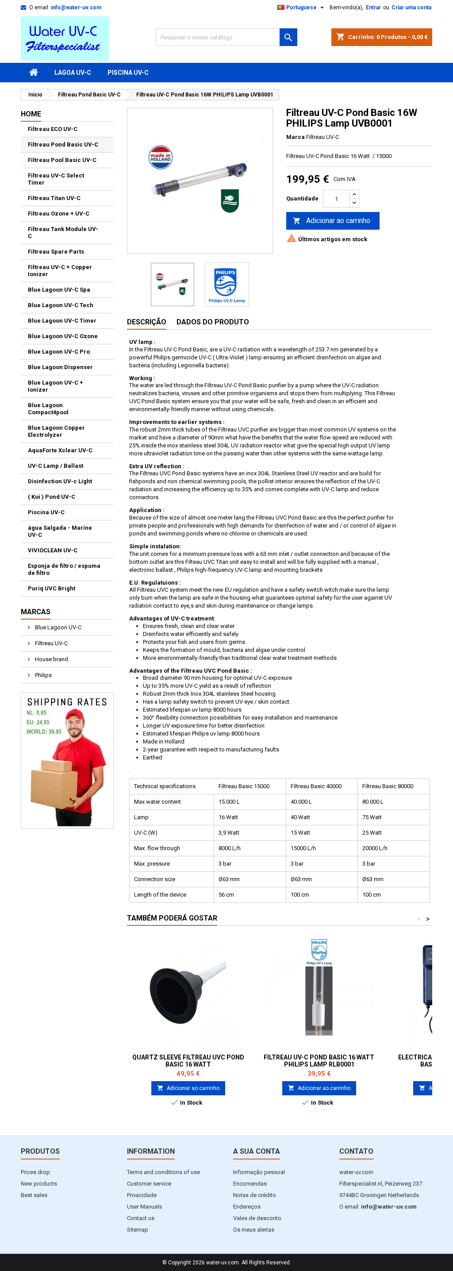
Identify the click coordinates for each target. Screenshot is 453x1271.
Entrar (373, 7)
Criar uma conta (411, 7)
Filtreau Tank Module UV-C (63, 232)
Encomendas (250, 1183)
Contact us (140, 1218)
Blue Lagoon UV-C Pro (59, 351)
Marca (295, 137)
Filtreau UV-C (51, 643)
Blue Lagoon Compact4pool (48, 409)
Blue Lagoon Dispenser (60, 367)
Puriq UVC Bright (51, 588)
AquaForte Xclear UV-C (60, 450)
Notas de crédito (254, 1195)
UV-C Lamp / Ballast (55, 465)
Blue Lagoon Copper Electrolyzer (56, 431)
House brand (51, 659)
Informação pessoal (259, 1172)
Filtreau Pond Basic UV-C (63, 144)
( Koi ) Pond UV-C (51, 496)
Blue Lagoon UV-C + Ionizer (55, 386)
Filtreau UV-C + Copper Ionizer (60, 270)
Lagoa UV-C (72, 72)
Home (31, 114)
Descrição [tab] (146, 322)
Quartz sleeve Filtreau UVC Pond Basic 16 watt (188, 1061)
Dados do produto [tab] (213, 322)
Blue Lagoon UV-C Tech (60, 305)
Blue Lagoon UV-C (57, 627)
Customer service (149, 1183)
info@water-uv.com (76, 7)
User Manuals (144, 1206)
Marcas (35, 612)
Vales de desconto (257, 1218)
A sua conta (256, 1151)
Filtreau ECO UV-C (52, 129)
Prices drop (35, 1172)
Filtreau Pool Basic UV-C (62, 160)
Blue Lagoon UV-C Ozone (63, 336)
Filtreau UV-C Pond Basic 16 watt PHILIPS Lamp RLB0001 (319, 1061)
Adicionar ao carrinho (331, 220)
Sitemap (137, 1229)
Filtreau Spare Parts (56, 251)
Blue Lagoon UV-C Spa (59, 289)
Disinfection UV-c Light (60, 481)
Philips (43, 675)
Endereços (247, 1206)
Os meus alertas (253, 1229)
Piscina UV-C (128, 72)
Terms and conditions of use (163, 1172)
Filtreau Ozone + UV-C (58, 213)
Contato (356, 1151)
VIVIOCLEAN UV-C (52, 550)
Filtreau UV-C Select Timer (56, 179)
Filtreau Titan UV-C (54, 198)
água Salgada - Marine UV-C (60, 531)
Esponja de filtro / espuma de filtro (64, 569)
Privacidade (142, 1195)
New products (39, 1183)
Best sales (34, 1195)
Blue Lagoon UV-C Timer (62, 320)
